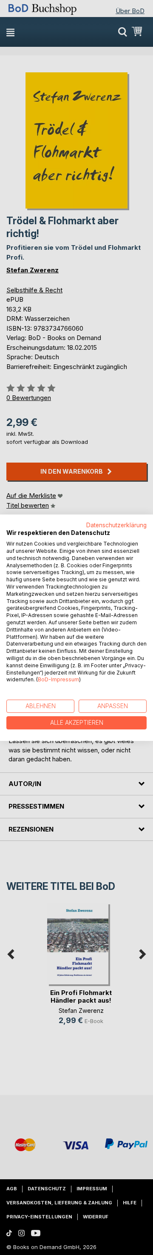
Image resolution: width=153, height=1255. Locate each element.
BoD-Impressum (58, 679)
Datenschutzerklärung (116, 524)
